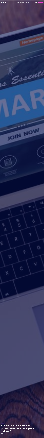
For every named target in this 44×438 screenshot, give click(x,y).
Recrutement (36, 0)
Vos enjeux (18, 2)
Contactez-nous (40, 2)
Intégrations (32, 2)
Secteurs (26, 2)
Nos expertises (22, 2)
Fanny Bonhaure (5, 433)
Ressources (33, 0)
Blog (30, 0)
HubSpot (29, 2)
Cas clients (35, 2)
